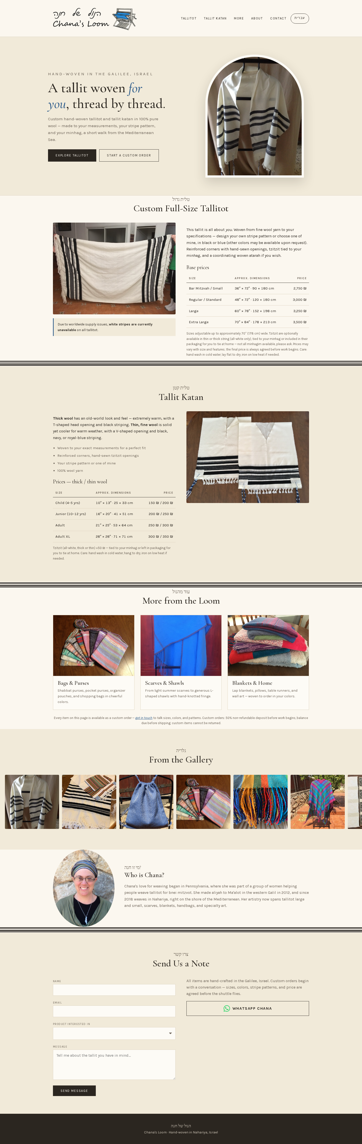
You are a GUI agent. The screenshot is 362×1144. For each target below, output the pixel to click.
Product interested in (71, 1024)
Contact (278, 18)
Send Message (74, 1091)
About (257, 18)
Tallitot (189, 18)
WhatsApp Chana (252, 1008)
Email (57, 1002)
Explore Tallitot (72, 155)
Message (60, 1046)
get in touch (143, 718)
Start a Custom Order (129, 155)
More (239, 18)
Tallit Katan (215, 18)
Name (57, 981)
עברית (300, 18)
